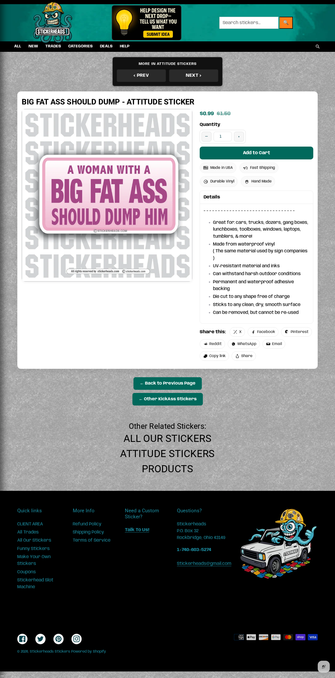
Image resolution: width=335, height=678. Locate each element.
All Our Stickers (167, 438)
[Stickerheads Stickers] (53, 23)
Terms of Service (91, 540)
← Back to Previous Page (168, 383)
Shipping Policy (88, 532)
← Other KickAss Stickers (168, 399)
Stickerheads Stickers (50, 651)
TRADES (53, 46)
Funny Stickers (33, 548)
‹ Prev (141, 75)
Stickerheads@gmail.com (204, 563)
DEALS (106, 46)
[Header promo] (146, 22)
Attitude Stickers (167, 453)
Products (167, 469)
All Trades (28, 532)
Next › (194, 75)
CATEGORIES (80, 46)
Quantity (210, 124)
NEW (33, 46)
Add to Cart (256, 153)
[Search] (317, 46)
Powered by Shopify (88, 651)
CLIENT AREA (30, 524)
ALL (17, 46)
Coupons (26, 572)
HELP (125, 46)
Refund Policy (87, 524)
